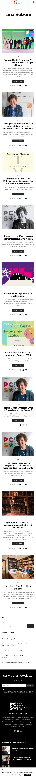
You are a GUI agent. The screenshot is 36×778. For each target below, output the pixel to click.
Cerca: (3, 622)
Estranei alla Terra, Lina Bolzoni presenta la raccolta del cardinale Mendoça (18, 181)
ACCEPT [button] (27, 775)
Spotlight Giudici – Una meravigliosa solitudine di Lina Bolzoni (18, 525)
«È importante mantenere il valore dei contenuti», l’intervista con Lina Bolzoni (18, 126)
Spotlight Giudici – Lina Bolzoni (18, 587)
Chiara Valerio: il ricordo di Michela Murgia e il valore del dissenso (22, 759)
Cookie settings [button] (17, 775)
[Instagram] (15, 731)
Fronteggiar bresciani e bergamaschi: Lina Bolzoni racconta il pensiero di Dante (18, 465)
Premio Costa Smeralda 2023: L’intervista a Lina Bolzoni (18, 409)
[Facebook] (18, 731)
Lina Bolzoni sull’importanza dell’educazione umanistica (18, 237)
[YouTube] (21, 731)
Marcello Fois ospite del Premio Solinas (13, 651)
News (18, 56)
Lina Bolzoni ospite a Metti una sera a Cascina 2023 (18, 353)
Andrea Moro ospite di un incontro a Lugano (14, 639)
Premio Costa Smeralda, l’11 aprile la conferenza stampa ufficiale (18, 62)
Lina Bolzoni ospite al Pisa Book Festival (18, 294)
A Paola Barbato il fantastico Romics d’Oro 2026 (15, 662)
